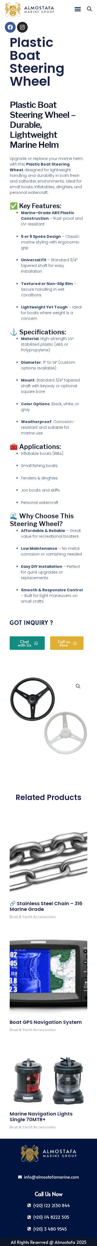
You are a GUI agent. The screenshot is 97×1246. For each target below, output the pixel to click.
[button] (78, 9)
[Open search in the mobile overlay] (89, 8)
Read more (20, 924)
